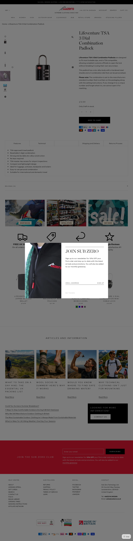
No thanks (70, 293)
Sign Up (100, 283)
